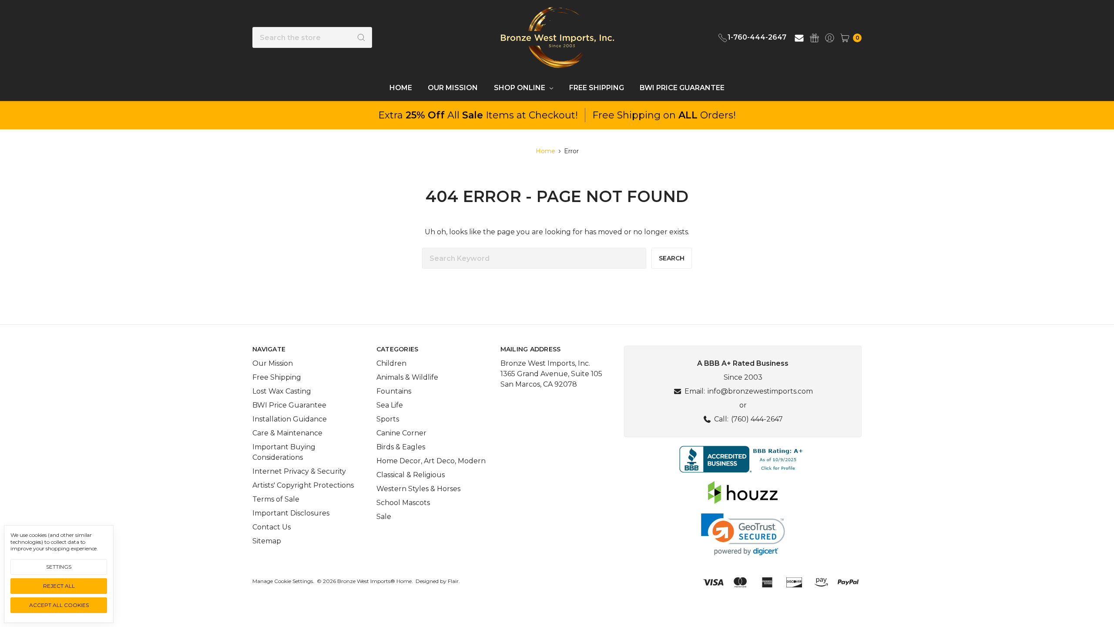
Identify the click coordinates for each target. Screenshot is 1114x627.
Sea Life (389, 405)
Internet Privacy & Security (299, 471)
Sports (387, 419)
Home (400, 88)
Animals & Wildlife (407, 377)
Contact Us (271, 527)
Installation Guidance (289, 419)
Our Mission (453, 88)
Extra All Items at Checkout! (478, 115)
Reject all (59, 586)
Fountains (393, 391)
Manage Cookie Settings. (283, 581)
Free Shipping (596, 88)
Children (391, 363)
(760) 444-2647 (757, 419)
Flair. (454, 581)
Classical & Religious (410, 475)
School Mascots (403, 503)
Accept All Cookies (59, 605)
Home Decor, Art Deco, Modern (431, 461)
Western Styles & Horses (418, 489)
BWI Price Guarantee (682, 88)
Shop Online (520, 88)
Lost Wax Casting (281, 391)
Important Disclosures (290, 513)
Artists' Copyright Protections (303, 485)
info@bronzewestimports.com (760, 391)
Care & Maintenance (287, 433)
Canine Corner (401, 433)
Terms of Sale (275, 499)
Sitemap (266, 541)
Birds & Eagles (400, 447)
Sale (383, 516)
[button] (743, 459)
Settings (58, 566)
